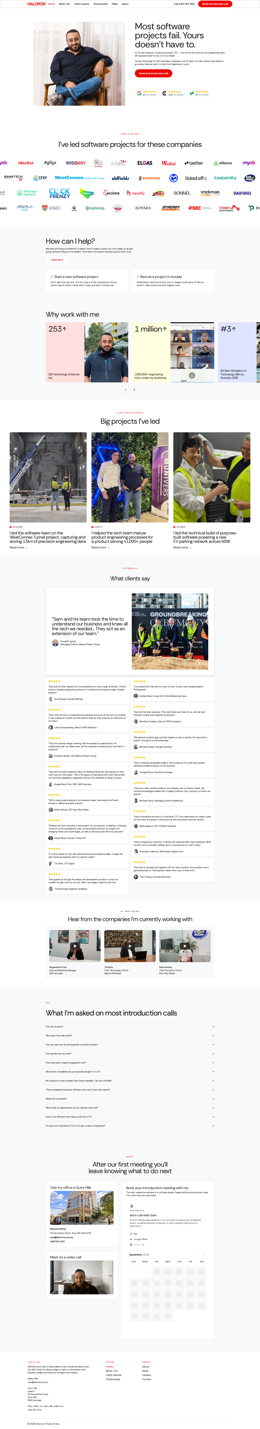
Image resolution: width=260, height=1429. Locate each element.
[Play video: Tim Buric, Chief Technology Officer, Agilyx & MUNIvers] (130, 946)
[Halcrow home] (37, 3)
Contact (146, 1379)
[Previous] (126, 390)
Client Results (114, 1375)
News (145, 1370)
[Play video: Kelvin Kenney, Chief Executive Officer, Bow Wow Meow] (185, 946)
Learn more (57, 259)
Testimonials (100, 3)
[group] (130, 352)
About (125, 3)
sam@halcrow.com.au (61, 1237)
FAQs (115, 3)
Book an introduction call (153, 73)
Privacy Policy (52, 1424)
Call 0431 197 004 (184, 3)
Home (51, 3)
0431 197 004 (57, 1241)
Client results (81, 3)
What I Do (112, 1370)
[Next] (134, 390)
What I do (64, 3)
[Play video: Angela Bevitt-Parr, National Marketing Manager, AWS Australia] (75, 946)
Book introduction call (215, 3)
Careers (146, 1375)
